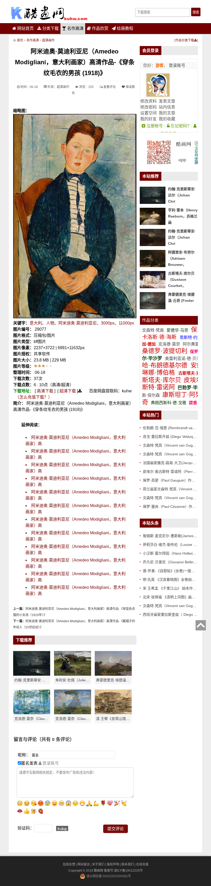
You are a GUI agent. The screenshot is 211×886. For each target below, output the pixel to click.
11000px (126, 323)
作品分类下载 (184, 40)
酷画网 (99, 870)
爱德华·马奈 (177, 330)
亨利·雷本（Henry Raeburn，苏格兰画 (183, 216)
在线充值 (142, 864)
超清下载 (67, 391)
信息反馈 (69, 864)
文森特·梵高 (153, 330)
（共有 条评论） (55, 739)
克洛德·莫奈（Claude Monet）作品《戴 (87, 719)
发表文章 (167, 101)
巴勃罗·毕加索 (192, 387)
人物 (50, 323)
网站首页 (25, 28)
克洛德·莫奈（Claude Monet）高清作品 (46, 719)
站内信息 (167, 107)
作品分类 (150, 320)
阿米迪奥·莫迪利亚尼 (77, 323)
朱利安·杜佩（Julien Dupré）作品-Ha (85, 680)
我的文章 (167, 113)
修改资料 (148, 101)
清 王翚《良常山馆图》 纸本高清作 (124, 719)
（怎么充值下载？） (33, 397)
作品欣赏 (99, 28)
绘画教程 (124, 28)
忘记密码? (179, 126)
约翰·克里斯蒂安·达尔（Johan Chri (42, 680)
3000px (108, 323)
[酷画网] (49, 13)
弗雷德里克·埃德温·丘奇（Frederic (124, 680)
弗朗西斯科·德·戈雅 (168, 403)
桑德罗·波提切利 (164, 350)
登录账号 (176, 65)
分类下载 (50, 28)
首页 (20, 40)
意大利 (36, 323)
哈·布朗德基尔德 (165, 365)
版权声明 (113, 864)
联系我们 (127, 864)
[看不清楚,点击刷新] (62, 828)
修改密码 (148, 107)
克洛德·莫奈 (169, 344)
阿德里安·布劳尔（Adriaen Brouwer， (181, 258)
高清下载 (45, 391)
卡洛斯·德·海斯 (160, 337)
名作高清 (75, 28)
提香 (193, 403)
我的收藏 (167, 119)
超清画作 (48, 40)
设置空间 (148, 113)
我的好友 (148, 119)
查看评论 (109, 87)
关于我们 (98, 864)
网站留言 (83, 864)
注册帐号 (154, 126)
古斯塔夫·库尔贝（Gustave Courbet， (181, 279)
